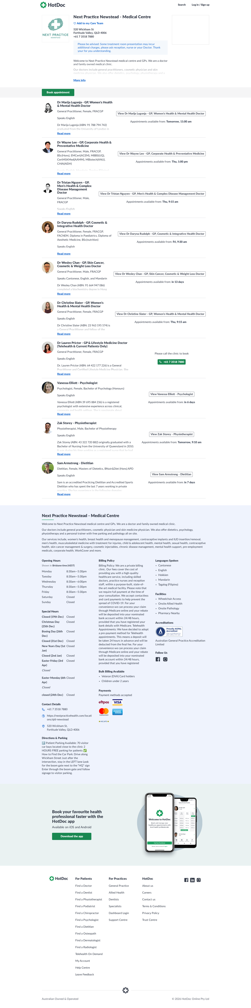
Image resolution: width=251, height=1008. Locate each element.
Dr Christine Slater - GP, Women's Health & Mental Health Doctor (80, 304)
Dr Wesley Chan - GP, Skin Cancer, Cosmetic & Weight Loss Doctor (80, 264)
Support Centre (118, 920)
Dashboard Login (119, 913)
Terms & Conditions (154, 906)
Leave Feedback (84, 974)
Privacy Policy (150, 913)
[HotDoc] (52, 5)
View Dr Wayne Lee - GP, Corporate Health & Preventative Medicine (161, 153)
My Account (82, 961)
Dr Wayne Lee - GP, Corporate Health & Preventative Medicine (84, 144)
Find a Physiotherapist (88, 899)
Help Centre (82, 967)
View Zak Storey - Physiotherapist (172, 434)
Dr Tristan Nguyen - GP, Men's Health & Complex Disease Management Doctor (74, 187)
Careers (146, 892)
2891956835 (96, 253)
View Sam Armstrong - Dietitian (171, 474)
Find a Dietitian (84, 926)
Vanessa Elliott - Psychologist (77, 383)
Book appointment (58, 92)
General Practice (119, 885)
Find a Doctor (83, 885)
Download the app (72, 836)
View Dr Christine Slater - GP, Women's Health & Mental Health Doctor (160, 314)
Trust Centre (149, 920)
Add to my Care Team (90, 23)
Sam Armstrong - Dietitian (75, 463)
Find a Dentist (83, 892)
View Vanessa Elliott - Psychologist (171, 394)
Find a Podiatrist (85, 906)
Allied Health (116, 892)
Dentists (114, 899)
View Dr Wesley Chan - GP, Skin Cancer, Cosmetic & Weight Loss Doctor (159, 274)
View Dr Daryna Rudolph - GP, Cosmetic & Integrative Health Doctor (161, 234)
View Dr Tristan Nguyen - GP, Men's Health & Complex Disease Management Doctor (152, 193)
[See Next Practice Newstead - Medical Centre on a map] (190, 30)
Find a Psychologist (87, 920)
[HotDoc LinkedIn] (192, 880)
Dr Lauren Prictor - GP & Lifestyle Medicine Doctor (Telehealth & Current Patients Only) (92, 345)
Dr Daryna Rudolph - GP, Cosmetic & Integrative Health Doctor (82, 224)
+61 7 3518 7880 (174, 362)
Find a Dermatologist (87, 940)
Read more (64, 133)
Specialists (115, 906)
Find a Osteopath (85, 933)
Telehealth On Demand (89, 954)
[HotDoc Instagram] (199, 880)
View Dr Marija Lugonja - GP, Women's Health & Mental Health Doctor (161, 113)
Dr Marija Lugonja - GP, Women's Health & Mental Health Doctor (84, 104)
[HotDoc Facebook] (186, 880)
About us (147, 885)
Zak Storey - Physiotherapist (76, 423)
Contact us (148, 899)
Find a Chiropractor (87, 913)
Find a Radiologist (86, 947)
